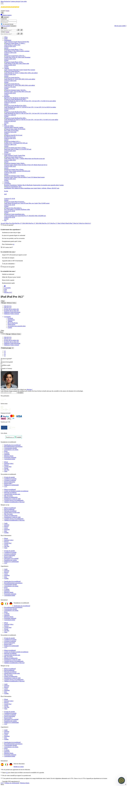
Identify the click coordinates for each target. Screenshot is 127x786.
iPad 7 (72, 223)
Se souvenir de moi (8, 24)
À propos (6, 452)
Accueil (3, 223)
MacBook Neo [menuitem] (8, 98)
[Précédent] (5, 286)
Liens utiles (23, 1)
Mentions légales (8, 456)
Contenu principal (15, 1)
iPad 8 (68, 223)
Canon (6, 528)
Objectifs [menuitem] (15, 127)
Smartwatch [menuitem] (7, 154)
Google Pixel (7, 466)
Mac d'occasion (8, 495)
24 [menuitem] (5, 354)
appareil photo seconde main (12, 512)
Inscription (20, 392)
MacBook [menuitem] (7, 96)
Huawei (6, 465)
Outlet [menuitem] (6, 38)
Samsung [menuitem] (10, 41)
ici (13, 244)
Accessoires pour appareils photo (17, 326)
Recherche (7, 1)
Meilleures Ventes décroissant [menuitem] (12, 312)
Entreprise (7, 454)
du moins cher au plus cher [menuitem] (11, 310)
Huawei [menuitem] (20, 41)
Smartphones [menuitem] (7, 40)
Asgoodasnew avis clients (11, 449)
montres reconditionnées (10, 515)
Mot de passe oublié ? (120, 25)
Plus (5, 220)
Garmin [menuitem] (20, 155)
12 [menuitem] (5, 351)
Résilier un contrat (19, 766)
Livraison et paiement (10, 480)
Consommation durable (10, 448)
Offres (7, 223)
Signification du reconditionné (12, 445)
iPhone (6, 462)
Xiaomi (6, 468)
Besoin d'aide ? (8, 483)
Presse (6, 451)
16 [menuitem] (5, 352)
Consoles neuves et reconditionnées (13, 500)
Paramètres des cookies (10, 560)
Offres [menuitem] (6, 37)
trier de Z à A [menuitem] (7, 306)
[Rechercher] (18, 30)
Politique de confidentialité (11, 485)
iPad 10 (60, 223)
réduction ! (29, 389)
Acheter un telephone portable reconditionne (16, 491)
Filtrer (2, 301)
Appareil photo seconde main (12, 494)
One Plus (6, 469)
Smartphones (11, 319)
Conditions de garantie (10, 478)
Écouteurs (10, 318)
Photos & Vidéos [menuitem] (8, 126)
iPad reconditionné (9, 509)
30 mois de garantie (9, 477)
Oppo (5, 471)
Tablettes (10, 321)
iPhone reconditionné (10, 489)
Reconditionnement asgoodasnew (13, 446)
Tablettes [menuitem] (6, 68)
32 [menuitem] (5, 355)
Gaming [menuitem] (61, 185)
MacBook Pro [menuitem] (24, 98)
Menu (2, 1)
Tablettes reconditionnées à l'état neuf (14, 502)
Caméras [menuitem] (20, 127)
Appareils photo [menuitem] (8, 127)
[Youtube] (6, 409)
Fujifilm (6, 532)
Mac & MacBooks (13, 323)
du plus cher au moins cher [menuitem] (11, 309)
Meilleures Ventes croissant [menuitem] (11, 313)
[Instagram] (2, 409)
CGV (5, 486)
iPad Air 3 (88, 223)
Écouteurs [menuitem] (7, 185)
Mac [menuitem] (5, 124)
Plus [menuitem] (28, 41)
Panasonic (7, 529)
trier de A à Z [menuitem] (7, 307)
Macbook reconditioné (10, 492)
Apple (6, 523)
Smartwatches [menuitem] (37, 185)
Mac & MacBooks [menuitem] (28, 185)
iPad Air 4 (82, 223)
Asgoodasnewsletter (9, 459)
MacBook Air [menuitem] (16, 98)
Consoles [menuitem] (6, 182)
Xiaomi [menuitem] (24, 41)
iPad (13, 223)
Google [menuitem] (15, 41)
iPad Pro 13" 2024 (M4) (22, 223)
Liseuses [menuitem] (32, 69)
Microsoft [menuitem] (15, 69)
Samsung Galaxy (8, 463)
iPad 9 (64, 223)
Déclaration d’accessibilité (11, 558)
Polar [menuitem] (23, 155)
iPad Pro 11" (54, 223)
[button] (10, 9)
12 (7, 348)
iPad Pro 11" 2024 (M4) (35, 223)
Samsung (6, 525)
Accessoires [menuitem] (7, 183)
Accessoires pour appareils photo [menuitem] (50, 185)
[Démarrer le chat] (2, 13)
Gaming (10, 327)
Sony (5, 531)
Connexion (13, 26)
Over (10, 223)
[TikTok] (10, 409)
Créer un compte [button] (5, 25)
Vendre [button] (7, 10)
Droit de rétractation (9, 482)
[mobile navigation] (2, 3)
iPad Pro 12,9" (46, 223)
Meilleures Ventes (8, 303)
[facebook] (2, 406)
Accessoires (7, 316)
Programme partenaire (10, 457)
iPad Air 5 (76, 223)
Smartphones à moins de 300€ (12, 499)
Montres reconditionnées (11, 497)
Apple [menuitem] (6, 41)
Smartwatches (11, 324)
